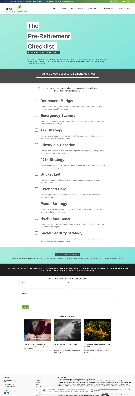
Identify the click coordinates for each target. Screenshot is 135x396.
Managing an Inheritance (34, 344)
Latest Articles (39, 394)
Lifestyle (38, 392)
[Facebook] (116, 1)
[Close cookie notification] (91, 390)
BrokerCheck (92, 379)
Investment (38, 382)
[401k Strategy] (36, 159)
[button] (53, 8)
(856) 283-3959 (50, 1)
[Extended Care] (36, 188)
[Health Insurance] (36, 218)
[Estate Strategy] (36, 203)
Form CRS (63, 377)
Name (23, 282)
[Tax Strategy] (36, 130)
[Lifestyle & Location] (36, 144)
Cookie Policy (84, 391)
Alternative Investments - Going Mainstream (97, 345)
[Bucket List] (36, 174)
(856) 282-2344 (11, 382)
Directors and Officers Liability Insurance (66, 345)
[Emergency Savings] (36, 115)
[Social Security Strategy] (36, 233)
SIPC (106, 394)
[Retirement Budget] (36, 100)
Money (37, 390)
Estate (37, 384)
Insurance (38, 386)
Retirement (38, 380)
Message (24, 293)
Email (69, 282)
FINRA (103, 394)
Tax (37, 388)
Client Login (126, 1)
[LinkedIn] (112, 1)
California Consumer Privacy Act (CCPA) (108, 389)
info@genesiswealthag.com (10, 391)
